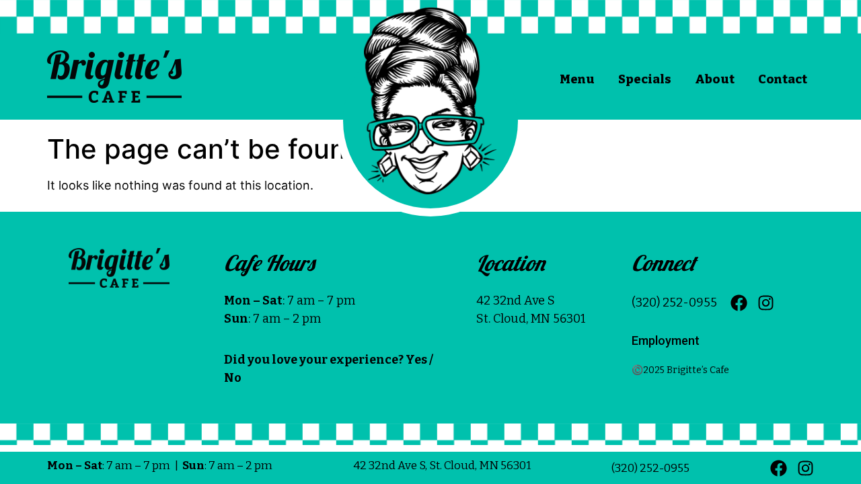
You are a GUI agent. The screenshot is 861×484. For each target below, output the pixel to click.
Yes (416, 359)
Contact (782, 79)
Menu (577, 79)
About (715, 79)
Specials (644, 79)
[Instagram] (765, 302)
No (232, 377)
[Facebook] (739, 302)
